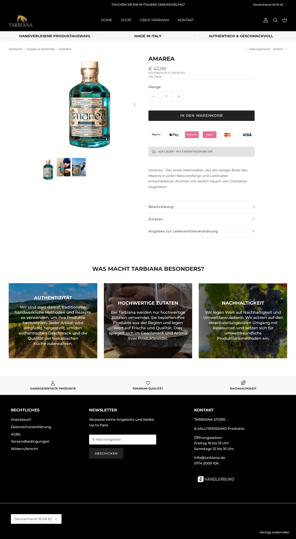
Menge (154, 87)
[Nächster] (134, 104)
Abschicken (106, 453)
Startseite (15, 49)
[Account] (264, 20)
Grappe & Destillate (41, 49)
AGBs (15, 434)
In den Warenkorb (201, 116)
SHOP (126, 20)
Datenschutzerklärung (31, 427)
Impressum (21, 419)
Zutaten (155, 219)
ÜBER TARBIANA (154, 20)
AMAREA (65, 49)
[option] (90, 104)
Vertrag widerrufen (274, 532)
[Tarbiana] (21, 20)
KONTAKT (186, 20)
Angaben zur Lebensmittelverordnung (183, 231)
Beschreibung (161, 207)
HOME (106, 20)
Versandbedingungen (30, 441)
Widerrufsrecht (24, 449)
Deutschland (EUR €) (268, 4)
